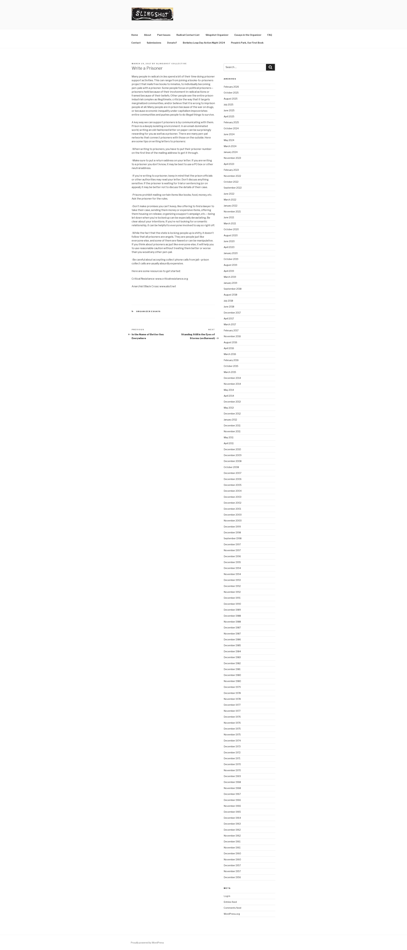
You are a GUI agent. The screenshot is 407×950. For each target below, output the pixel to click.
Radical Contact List (188, 35)
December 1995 (232, 562)
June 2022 (229, 193)
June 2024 (229, 134)
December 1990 (232, 603)
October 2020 (231, 229)
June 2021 (229, 217)
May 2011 (228, 437)
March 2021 (230, 223)
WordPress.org (232, 913)
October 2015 (231, 366)
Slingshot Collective (171, 63)
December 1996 (232, 556)
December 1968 (232, 782)
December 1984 (232, 651)
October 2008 (231, 467)
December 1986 (232, 639)
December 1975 (232, 728)
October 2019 (231, 259)
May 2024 (229, 140)
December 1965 (232, 811)
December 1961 (232, 841)
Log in (227, 896)
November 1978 (232, 699)
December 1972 (232, 752)
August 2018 (230, 294)
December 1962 (232, 829)
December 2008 (232, 461)
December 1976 (232, 716)
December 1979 (232, 687)
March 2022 (230, 199)
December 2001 (232, 508)
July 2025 (228, 104)
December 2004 (232, 490)
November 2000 (233, 520)
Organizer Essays (148, 311)
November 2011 (232, 431)
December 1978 (232, 693)
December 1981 (232, 669)
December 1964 (232, 817)
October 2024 (231, 128)
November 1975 (232, 734)
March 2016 (230, 354)
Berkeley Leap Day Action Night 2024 (204, 42)
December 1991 (232, 597)
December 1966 (232, 800)
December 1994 (232, 568)
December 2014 (232, 378)
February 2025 (231, 122)
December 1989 (232, 609)
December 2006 (232, 479)
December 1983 (232, 657)
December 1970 (232, 764)
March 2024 (230, 146)
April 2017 (229, 318)
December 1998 (232, 532)
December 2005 (232, 485)
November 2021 (232, 211)
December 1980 (232, 675)
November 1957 (232, 871)
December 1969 (232, 776)
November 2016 (232, 336)
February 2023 (231, 170)
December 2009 (232, 455)
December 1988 (232, 615)
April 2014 (229, 395)
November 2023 (232, 158)
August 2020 (231, 235)
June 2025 (229, 110)
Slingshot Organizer (217, 35)
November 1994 (232, 574)
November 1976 (232, 722)
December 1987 (232, 627)
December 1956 (232, 877)
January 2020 (231, 253)
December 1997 (232, 544)
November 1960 (232, 859)
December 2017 (232, 312)
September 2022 (233, 187)
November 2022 (232, 176)
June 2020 (229, 241)
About (147, 35)
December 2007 (232, 473)
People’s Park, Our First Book (247, 42)
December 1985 (232, 645)
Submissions (154, 42)
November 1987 (232, 633)
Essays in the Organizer (248, 35)
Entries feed (230, 902)
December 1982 (232, 663)
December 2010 (232, 449)
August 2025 (231, 98)
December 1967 (232, 794)
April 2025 (229, 116)
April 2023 (229, 164)
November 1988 (232, 621)
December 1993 (232, 580)
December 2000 (233, 514)
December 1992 (232, 586)
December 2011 (232, 425)
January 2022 (230, 205)
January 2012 (230, 419)
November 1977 (232, 710)
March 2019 (230, 276)
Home (134, 35)
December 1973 (232, 746)
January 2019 (230, 283)
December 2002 (232, 502)
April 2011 (229, 443)
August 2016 (230, 342)
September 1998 (232, 538)
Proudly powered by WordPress (147, 942)
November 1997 (232, 550)
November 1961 (232, 847)
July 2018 (228, 300)
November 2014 (232, 383)
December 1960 (232, 853)
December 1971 (232, 758)
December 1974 (232, 740)
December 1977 (232, 704)
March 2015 (230, 372)
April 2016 (229, 348)
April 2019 (229, 271)
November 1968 (232, 788)
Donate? (172, 42)
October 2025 (231, 92)
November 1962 (232, 835)
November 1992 (232, 592)
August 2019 (230, 265)
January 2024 (231, 152)
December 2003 (232, 497)
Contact (136, 42)
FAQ (269, 35)
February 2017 (231, 330)
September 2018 (232, 288)
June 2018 (229, 306)
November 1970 (232, 770)
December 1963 (232, 823)
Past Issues (163, 35)
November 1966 (232, 806)
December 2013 (232, 401)
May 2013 (229, 407)
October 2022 (231, 181)
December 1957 (232, 865)
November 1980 (232, 681)
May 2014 (229, 390)
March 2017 (230, 324)
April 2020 (229, 247)
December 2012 (232, 413)
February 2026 (231, 86)
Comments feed (232, 907)
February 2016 (231, 360)
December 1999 (232, 526)
